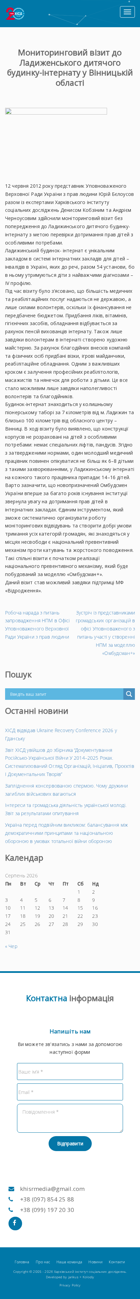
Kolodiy (88, 1277)
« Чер (11, 946)
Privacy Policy (70, 1285)
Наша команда (69, 1261)
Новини (95, 1261)
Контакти (117, 1261)
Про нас (43, 1261)
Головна (22, 1261)
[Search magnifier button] (129, 694)
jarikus (73, 1277)
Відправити (70, 1143)
